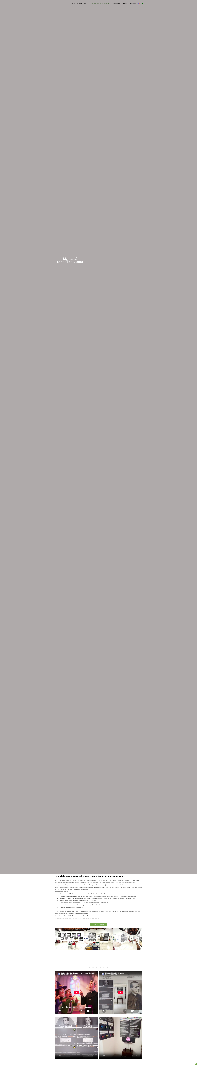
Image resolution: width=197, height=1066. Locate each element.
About (125, 4)
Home (73, 4)
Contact (133, 4)
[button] (88, 4)
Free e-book (117, 4)
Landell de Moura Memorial (100, 4)
